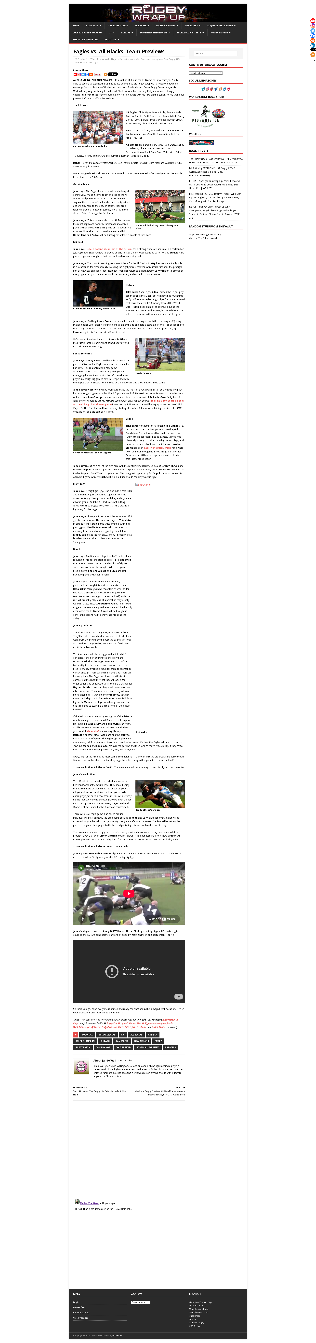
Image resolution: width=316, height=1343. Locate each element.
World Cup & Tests (189, 32)
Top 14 (192, 1319)
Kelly (88, 249)
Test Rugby (169, 59)
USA (178, 59)
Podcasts (92, 25)
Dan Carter (122, 1041)
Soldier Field (123, 1047)
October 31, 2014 (86, 59)
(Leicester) (93, 731)
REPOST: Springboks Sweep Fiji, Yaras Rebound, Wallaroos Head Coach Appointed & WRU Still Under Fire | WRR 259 (214, 184)
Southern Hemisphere (154, 32)
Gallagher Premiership (200, 1302)
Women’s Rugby (165, 25)
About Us (110, 39)
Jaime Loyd (84, 1027)
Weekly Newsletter (85, 39)
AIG (123, 1034)
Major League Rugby (220, 25)
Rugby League (219, 32)
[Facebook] (87, 74)
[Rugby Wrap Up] (158, 20)
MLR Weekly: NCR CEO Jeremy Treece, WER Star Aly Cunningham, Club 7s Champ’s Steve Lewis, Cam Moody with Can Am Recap (215, 197)
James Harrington (157, 1023)
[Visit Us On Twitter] (203, 89)
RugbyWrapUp (113, 1023)
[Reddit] (91, 74)
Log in (76, 1302)
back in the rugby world (158, 447)
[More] (105, 74)
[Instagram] (79, 74)
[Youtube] (75, 74)
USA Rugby (191, 25)
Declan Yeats (158, 1027)
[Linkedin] (312, 45)
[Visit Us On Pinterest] (229, 89)
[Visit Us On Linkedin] (224, 89)
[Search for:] (216, 53)
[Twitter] (83, 74)
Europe (125, 32)
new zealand (141, 1041)
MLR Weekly (142, 25)
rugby (158, 1041)
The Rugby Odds (118, 25)
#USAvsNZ (87, 1034)
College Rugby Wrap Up (87, 32)
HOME (75, 25)
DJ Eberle (96, 1027)
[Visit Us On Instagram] (207, 89)
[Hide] (314, 60)
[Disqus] (129, 1149)
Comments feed (81, 1312)
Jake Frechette (122, 59)
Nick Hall (141, 1023)
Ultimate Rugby (196, 1322)
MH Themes (117, 1335)
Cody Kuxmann (109, 1027)
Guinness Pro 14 (197, 1305)
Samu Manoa (103, 1047)
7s (110, 32)
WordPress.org (80, 1317)
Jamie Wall (104, 59)
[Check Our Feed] (220, 89)
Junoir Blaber (129, 1023)
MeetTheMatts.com (198, 1312)
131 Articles (126, 1060)
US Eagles (170, 1047)
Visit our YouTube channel (203, 238)
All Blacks (136, 1034)
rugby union (83, 1047)
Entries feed (79, 1307)
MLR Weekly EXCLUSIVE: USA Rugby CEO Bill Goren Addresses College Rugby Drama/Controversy (213, 172)
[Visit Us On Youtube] (212, 89)
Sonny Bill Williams (148, 1047)
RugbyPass (194, 1315)
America (152, 1034)
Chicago (105, 1041)
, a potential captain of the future (111, 249)
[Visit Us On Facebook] (216, 89)
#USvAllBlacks (107, 1034)
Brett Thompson (85, 1041)
